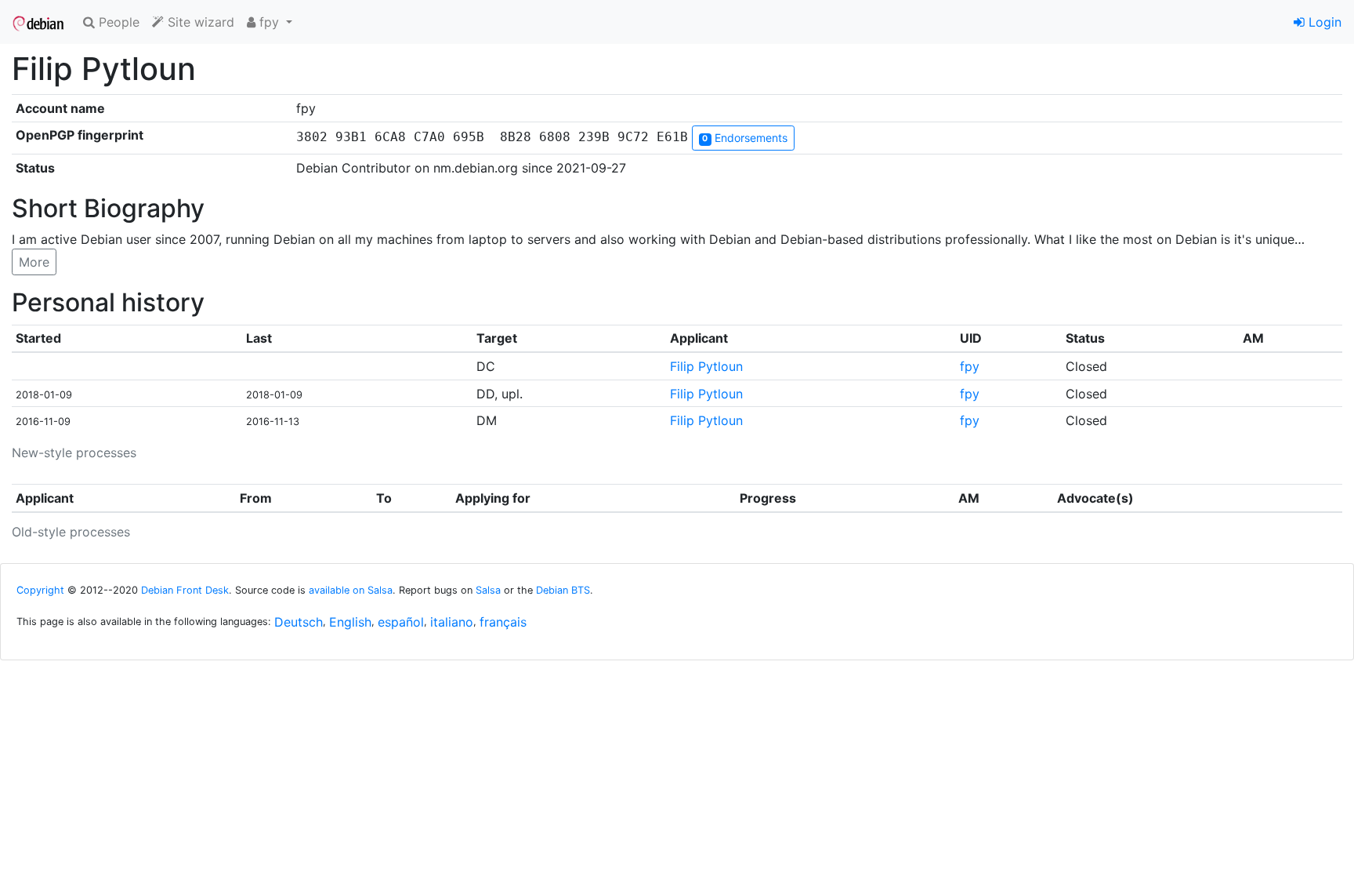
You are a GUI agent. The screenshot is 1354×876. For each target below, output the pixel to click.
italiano (451, 622)
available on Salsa (351, 590)
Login (1323, 22)
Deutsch (298, 622)
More (34, 262)
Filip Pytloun (706, 366)
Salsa (488, 590)
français (503, 622)
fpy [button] (269, 22)
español (401, 622)
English (350, 622)
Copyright (40, 590)
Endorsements (744, 137)
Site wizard (199, 22)
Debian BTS (563, 590)
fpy (969, 366)
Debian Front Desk (185, 590)
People (117, 22)
